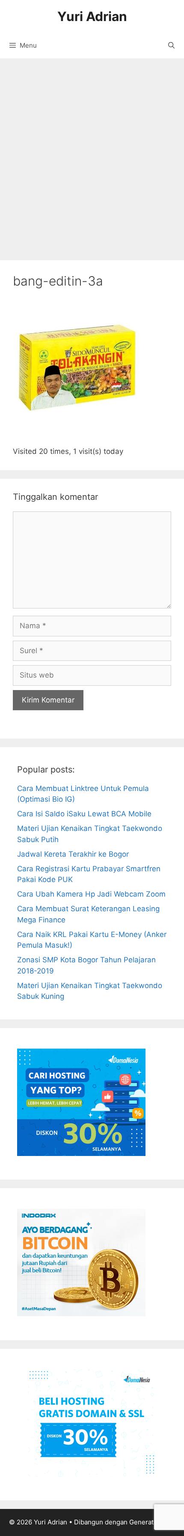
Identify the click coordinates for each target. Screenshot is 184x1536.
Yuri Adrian (92, 16)
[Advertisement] (92, 155)
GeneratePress (152, 1522)
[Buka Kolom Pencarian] (171, 45)
